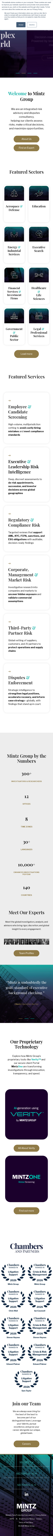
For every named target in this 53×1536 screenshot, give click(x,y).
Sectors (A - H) (25, 1473)
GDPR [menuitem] (12, 1519)
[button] (26, 1495)
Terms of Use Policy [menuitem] (26, 1522)
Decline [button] (32, 25)
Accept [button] (21, 25)
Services (25, 1462)
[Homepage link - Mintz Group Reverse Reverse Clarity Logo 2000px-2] (26, 1510)
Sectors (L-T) (25, 1485)
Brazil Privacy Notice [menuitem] (26, 1519)
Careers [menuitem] (39, 1519)
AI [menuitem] (16, 1519)
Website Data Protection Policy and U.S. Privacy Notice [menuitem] (26, 1515)
